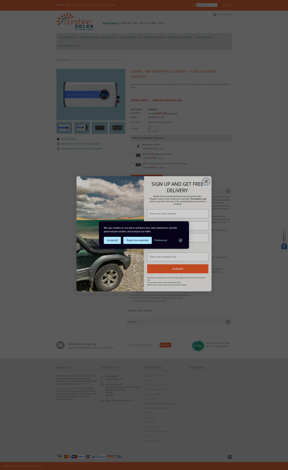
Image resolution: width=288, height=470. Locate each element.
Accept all (112, 240)
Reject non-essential (137, 240)
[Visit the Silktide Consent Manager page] (180, 240)
